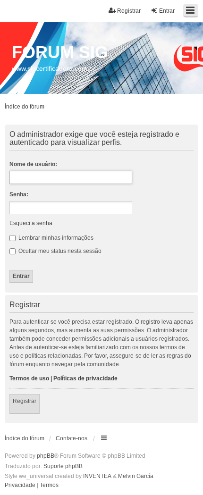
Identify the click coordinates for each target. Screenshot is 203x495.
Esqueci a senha (30, 223)
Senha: (18, 194)
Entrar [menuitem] (167, 11)
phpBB (45, 456)
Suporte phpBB (63, 466)
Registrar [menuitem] (129, 11)
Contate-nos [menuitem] (71, 438)
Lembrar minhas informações (55, 238)
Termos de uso (29, 378)
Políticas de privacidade (85, 378)
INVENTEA (97, 476)
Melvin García (135, 476)
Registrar (24, 401)
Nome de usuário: (33, 164)
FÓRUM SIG (60, 52)
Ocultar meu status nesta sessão (59, 251)
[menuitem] (20, 485)
